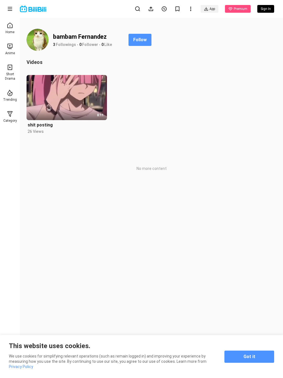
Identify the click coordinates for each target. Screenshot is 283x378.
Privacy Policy (21, 366)
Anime (10, 53)
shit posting (40, 125)
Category (10, 121)
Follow (140, 39)
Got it (249, 356)
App (212, 9)
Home (10, 32)
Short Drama (10, 76)
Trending (10, 100)
